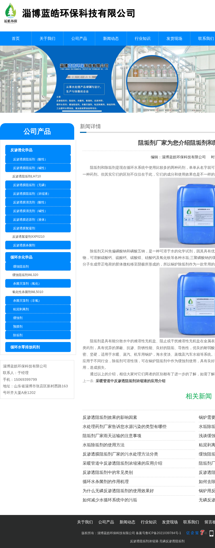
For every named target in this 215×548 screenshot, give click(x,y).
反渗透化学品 (21, 150)
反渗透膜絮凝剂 (24, 228)
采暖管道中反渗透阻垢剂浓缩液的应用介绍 (130, 381)
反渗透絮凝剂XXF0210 (28, 236)
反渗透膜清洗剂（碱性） (30, 211)
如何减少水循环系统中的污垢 (110, 500)
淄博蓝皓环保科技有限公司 (184, 157)
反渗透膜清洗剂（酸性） (30, 202)
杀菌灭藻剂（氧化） (27, 283)
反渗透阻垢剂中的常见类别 (108, 472)
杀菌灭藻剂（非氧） (27, 300)
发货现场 (174, 38)
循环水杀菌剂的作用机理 (106, 481)
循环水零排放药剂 (25, 347)
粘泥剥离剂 (21, 309)
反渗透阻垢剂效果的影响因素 (110, 417)
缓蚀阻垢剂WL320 (25, 275)
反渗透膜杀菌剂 (24, 245)
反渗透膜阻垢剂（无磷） (30, 185)
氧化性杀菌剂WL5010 (27, 292)
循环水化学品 (21, 257)
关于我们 (47, 38)
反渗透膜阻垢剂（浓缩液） (32, 194)
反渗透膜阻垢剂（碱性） (30, 168)
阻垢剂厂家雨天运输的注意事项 (112, 435)
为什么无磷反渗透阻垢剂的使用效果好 (118, 491)
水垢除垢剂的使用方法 (104, 445)
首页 (16, 38)
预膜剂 (18, 326)
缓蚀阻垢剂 (21, 266)
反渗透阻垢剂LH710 (26, 176)
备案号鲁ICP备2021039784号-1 (158, 533)
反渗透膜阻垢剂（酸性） (30, 159)
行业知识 (142, 38)
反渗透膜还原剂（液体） (30, 219)
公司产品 (79, 38)
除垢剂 (18, 335)
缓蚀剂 (18, 318)
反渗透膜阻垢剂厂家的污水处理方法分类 (120, 454)
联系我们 (191, 522)
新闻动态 (111, 38)
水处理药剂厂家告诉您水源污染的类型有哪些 (124, 426)
